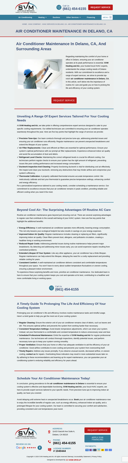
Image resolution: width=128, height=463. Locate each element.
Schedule (23, 378)
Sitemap (70, 456)
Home (24, 24)
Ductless (56, 17)
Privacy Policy (97, 456)
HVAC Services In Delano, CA (54, 24)
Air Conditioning (25, 17)
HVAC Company (34, 24)
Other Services (72, 17)
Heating (41, 17)
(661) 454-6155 (74, 9)
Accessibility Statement (82, 456)
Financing (91, 17)
